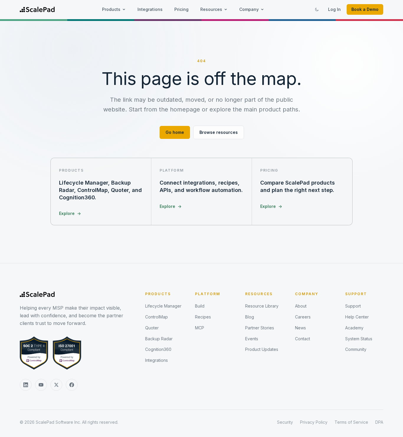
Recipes (203, 316)
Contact (302, 338)
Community (355, 349)
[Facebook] (72, 385)
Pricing (181, 9)
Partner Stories (259, 327)
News (300, 327)
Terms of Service (351, 422)
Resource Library (262, 305)
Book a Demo (365, 9)
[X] (56, 385)
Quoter (152, 327)
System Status (358, 338)
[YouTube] (41, 385)
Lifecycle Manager (163, 305)
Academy (354, 327)
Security (285, 422)
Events (251, 338)
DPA (379, 422)
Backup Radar (159, 338)
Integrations (150, 9)
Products (111, 9)
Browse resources (218, 132)
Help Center (357, 316)
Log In (334, 9)
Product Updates (261, 349)
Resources (211, 9)
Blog (249, 316)
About (301, 305)
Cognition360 (158, 349)
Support (356, 294)
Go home (175, 132)
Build (199, 305)
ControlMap (156, 316)
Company (249, 9)
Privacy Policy (313, 422)
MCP (199, 327)
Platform (207, 294)
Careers (303, 316)
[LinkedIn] (26, 385)
